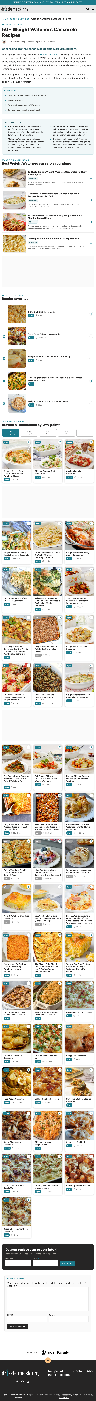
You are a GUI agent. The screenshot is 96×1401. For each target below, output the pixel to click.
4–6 (67, 433)
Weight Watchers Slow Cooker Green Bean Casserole (45, 697)
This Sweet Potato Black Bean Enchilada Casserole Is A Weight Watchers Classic (48, 826)
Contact (79, 1371)
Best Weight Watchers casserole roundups (27, 95)
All (11, 433)
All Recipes (65, 1373)
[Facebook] (22, 1381)
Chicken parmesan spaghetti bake (43, 1143)
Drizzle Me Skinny (49, 54)
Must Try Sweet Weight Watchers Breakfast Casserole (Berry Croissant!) (48, 872)
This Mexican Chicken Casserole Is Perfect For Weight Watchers (15, 697)
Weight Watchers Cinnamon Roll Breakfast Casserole (79, 871)
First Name (10, 1259)
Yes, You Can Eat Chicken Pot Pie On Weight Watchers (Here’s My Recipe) (48, 918)
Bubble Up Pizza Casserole (78, 1185)
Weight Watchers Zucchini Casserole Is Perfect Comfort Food (16, 872)
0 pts (29, 433)
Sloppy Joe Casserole (76, 1055)
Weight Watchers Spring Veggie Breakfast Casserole (16, 553)
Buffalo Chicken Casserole (47, 1099)
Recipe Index (53, 1373)
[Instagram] (17, 1381)
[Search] (87, 9)
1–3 (48, 433)
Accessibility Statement (71, 1395)
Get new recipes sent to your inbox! (24, 110)
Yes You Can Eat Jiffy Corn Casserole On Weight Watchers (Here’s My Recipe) (78, 968)
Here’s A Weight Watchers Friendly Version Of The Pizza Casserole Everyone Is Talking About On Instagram (79, 919)
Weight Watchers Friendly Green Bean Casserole (46, 1013)
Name (11, 1315)
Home (5, 19)
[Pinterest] (28, 1381)
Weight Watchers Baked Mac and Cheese (48, 401)
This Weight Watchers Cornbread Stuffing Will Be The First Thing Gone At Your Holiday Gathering (16, 650)
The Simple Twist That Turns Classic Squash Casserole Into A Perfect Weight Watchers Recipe (48, 968)
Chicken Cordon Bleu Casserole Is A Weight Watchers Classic (14, 473)
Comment (13, 1286)
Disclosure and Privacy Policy (48, 1395)
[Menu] (93, 9)
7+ (85, 433)
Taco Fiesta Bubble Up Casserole (44, 334)
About (91, 1371)
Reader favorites (15, 100)
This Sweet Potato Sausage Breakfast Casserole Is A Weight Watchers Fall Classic (16, 780)
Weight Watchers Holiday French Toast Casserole (15, 1013)
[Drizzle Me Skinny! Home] (14, 9)
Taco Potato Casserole (14, 1099)
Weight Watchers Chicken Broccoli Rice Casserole (78, 696)
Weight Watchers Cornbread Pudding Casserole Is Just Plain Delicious (16, 826)
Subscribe (67, 1263)
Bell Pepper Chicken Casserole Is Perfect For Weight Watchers (46, 778)
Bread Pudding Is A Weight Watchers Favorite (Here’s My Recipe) (78, 826)
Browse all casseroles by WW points (24, 105)
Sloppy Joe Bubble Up (76, 1142)
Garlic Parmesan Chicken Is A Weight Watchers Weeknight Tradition (47, 555)
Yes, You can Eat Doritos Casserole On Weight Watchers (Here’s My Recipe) (15, 968)
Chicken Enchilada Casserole (74, 472)
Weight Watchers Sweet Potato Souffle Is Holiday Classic (46, 649)
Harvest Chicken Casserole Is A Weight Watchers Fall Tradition (78, 778)
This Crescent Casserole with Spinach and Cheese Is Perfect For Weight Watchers (47, 602)
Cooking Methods (19, 19)
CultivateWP (64, 1398)
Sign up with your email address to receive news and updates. (48, 2)
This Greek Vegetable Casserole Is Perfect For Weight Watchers (77, 600)
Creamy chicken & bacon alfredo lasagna (46, 1186)
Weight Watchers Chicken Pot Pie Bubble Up (49, 356)
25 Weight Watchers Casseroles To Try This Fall (53, 238)
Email (36, 1259)
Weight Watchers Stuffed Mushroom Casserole (15, 599)
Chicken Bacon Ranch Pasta (79, 1012)
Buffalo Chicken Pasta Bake (41, 312)
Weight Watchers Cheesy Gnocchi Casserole (77, 553)
